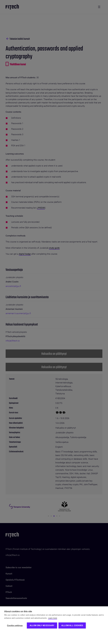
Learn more (52, 618)
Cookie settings (15, 625)
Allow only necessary (42, 625)
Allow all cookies (72, 625)
